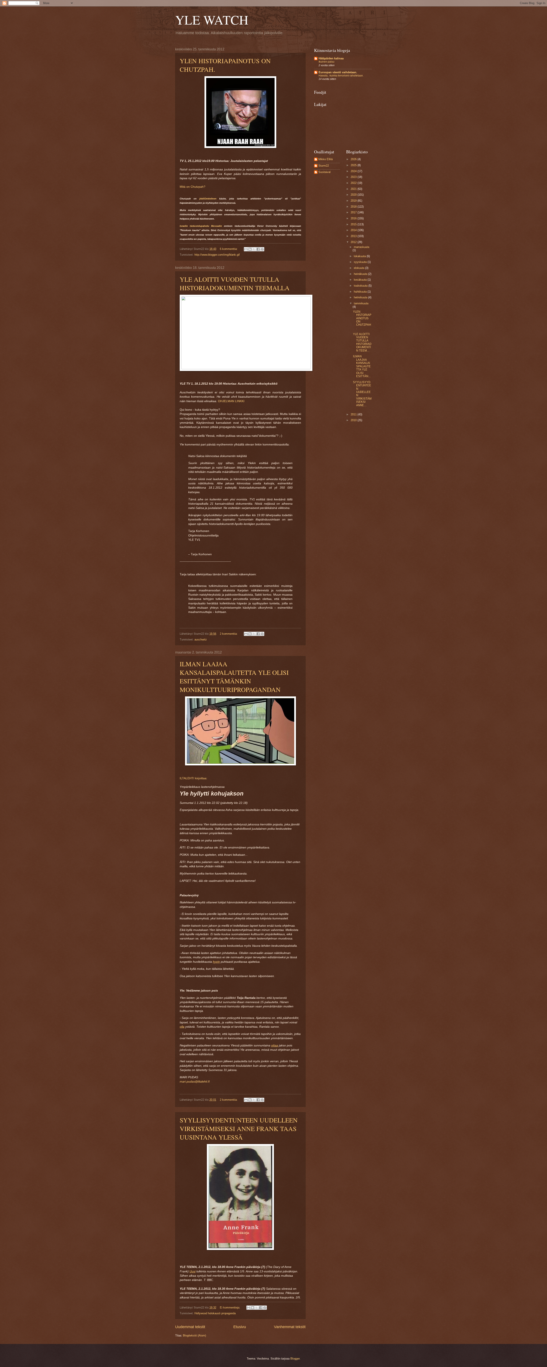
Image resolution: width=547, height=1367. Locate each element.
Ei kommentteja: (230, 1307)
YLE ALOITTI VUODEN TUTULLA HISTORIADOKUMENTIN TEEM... (362, 342)
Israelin (184, 226)
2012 (354, 242)
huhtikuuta (361, 291)
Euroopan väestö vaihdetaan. (338, 72)
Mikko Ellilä (325, 159)
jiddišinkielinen (207, 198)
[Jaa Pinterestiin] (262, 249)
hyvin (216, 961)
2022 (354, 183)
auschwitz (200, 639)
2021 (354, 188)
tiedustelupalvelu (199, 226)
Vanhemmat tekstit (290, 1327)
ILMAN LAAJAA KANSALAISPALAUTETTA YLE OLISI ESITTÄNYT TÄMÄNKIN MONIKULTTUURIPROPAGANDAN (234, 676)
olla (182, 1026)
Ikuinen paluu (326, 61)
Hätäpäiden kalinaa (331, 58)
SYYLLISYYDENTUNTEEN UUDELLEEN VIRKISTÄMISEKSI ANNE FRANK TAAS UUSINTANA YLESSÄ (239, 1128)
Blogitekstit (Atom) (194, 1335)
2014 (354, 230)
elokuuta (359, 268)
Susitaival (324, 172)
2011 (354, 414)
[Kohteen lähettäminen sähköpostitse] (246, 249)
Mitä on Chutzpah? (192, 186)
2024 (354, 171)
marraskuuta (361, 247)
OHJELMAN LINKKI (231, 401)
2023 (354, 177)
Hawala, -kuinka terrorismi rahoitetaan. (341, 75)
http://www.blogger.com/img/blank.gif (217, 254)
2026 (354, 159)
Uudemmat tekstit (190, 1327)
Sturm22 (323, 165)
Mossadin (216, 226)
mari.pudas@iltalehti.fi (195, 1081)
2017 (354, 212)
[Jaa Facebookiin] (258, 249)
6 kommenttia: (229, 249)
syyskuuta (361, 262)
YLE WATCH (211, 19)
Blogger (295, 1358)
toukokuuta (361, 285)
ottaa (274, 1045)
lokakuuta (360, 256)
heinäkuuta (361, 273)
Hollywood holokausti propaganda (215, 1313)
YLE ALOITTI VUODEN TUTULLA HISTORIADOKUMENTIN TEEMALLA (235, 283)
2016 (354, 218)
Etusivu (239, 1327)
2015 (354, 224)
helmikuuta (361, 297)
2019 (354, 200)
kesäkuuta (361, 279)
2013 (354, 236)
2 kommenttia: (229, 633)
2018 (354, 206)
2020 (354, 194)
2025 (354, 165)
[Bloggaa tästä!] (250, 249)
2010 (354, 420)
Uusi (193, 1271)
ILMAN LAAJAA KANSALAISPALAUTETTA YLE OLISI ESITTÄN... (362, 366)
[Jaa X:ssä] (254, 249)
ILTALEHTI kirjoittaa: (193, 778)
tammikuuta (361, 303)
